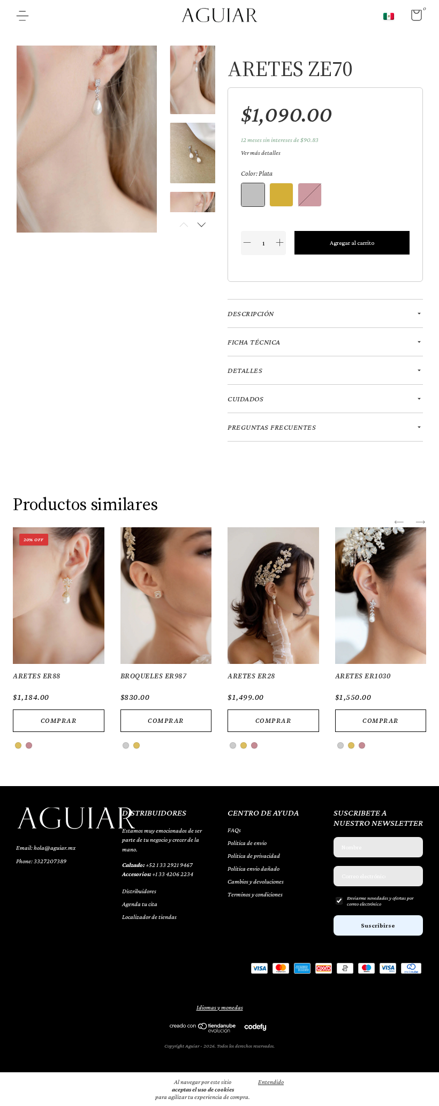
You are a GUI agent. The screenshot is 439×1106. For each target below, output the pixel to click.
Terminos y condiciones (255, 894)
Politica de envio (247, 843)
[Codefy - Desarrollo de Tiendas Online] (255, 1027)
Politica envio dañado (253, 868)
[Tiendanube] (203, 1030)
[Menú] (26, 17)
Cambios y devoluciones (256, 881)
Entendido (271, 1082)
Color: (257, 173)
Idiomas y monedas (219, 1007)
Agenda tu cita (139, 904)
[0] (412, 18)
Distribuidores (139, 891)
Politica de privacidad (254, 856)
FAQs (234, 830)
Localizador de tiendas (149, 917)
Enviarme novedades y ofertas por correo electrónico (380, 901)
